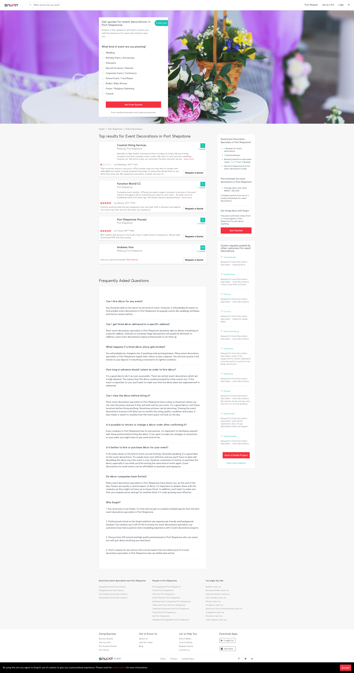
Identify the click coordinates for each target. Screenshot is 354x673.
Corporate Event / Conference (121, 73)
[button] (349, 5)
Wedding (110, 52)
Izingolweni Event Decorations (112, 587)
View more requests (236, 463)
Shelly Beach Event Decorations (113, 598)
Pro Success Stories (108, 646)
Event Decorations (134, 129)
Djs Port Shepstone (161, 616)
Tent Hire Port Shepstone (163, 594)
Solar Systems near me (216, 620)
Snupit (102, 129)
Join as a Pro (328, 5)
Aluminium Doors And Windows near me (224, 609)
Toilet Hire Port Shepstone (164, 612)
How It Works (185, 639)
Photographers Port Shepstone (166, 587)
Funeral (109, 93)
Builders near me (213, 587)
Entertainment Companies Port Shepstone (171, 601)
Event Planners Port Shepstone (166, 598)
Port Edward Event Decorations (113, 594)
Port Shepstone (115, 129)
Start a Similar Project (236, 455)
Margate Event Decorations (111, 590)
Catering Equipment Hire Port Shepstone (170, 609)
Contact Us (184, 650)
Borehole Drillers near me (217, 590)
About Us (143, 639)
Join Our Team (146, 642)
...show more (188, 159)
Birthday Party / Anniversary (120, 57)
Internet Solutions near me (218, 594)
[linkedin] (252, 659)
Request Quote (186, 646)
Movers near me (213, 601)
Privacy (174, 659)
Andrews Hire (125, 247)
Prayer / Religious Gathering (120, 88)
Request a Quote (194, 172)
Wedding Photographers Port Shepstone (170, 620)
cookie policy (119, 667)
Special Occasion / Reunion (119, 68)
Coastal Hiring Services (131, 145)
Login (341, 5)
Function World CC (129, 183)
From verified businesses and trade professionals (133, 112)
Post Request (311, 5)
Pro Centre (104, 650)
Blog (141, 646)
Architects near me (214, 605)
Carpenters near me (215, 612)
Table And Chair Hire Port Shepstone (168, 605)
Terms (163, 659)
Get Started (236, 230)
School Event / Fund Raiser (119, 78)
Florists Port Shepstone (162, 590)
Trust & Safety (185, 642)
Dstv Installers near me (216, 598)
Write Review (132, 260)
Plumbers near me (214, 616)
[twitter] (245, 659)
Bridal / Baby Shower (116, 83)
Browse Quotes (106, 639)
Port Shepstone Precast (132, 219)
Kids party (111, 63)
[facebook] (239, 659)
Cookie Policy (188, 659)
